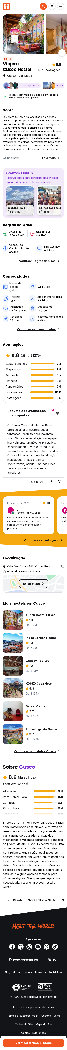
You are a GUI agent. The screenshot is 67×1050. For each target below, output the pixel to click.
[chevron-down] (41, 780)
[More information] (57, 413)
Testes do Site (24, 1024)
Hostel (7, 58)
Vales (57, 1015)
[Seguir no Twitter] (21, 947)
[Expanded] (8, 899)
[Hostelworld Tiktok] (55, 947)
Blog (7, 972)
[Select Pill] (43, 6)
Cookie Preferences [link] (33, 1032)
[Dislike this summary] (59, 481)
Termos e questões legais (23, 1015)
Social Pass (55, 972)
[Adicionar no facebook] (12, 947)
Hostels (17, 972)
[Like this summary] (51, 481)
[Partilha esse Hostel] (62, 52)
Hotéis (28, 972)
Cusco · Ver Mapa (19, 75)
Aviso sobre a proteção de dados (33, 1007)
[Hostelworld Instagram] (29, 947)
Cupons (46, 1015)
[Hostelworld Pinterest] (46, 947)
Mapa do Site (44, 1024)
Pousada (40, 972)
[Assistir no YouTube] (38, 947)
